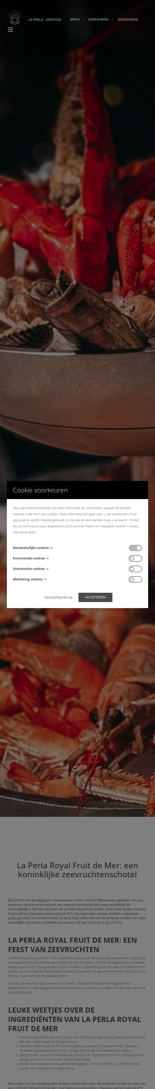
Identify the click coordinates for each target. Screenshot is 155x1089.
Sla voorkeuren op (58, 597)
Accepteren (95, 597)
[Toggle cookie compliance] (135, 558)
